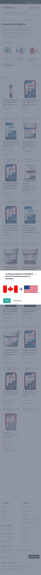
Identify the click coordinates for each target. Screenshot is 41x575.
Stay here (17, 300)
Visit (7, 300)
